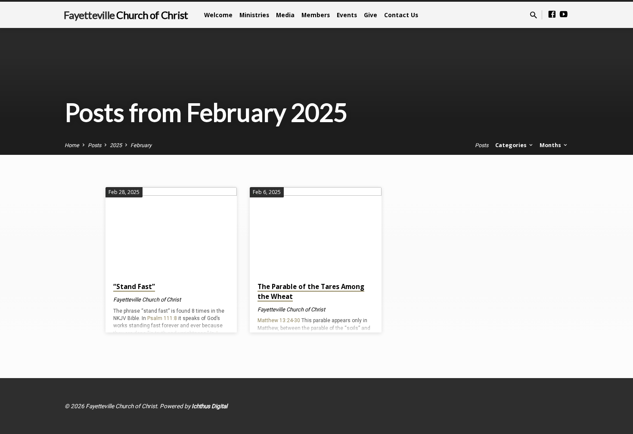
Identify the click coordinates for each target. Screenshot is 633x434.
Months (551, 145)
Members (315, 15)
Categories (511, 145)
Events (347, 15)
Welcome (218, 15)
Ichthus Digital (209, 406)
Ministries (254, 15)
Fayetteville (126, 15)
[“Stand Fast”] (171, 231)
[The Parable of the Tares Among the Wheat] (315, 231)
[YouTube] (563, 14)
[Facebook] (552, 14)
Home (72, 145)
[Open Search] (533, 15)
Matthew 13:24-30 (279, 320)
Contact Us (401, 15)
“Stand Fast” (134, 286)
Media (285, 15)
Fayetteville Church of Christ (147, 299)
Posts (94, 145)
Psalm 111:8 (162, 318)
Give (370, 15)
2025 (116, 145)
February (141, 145)
